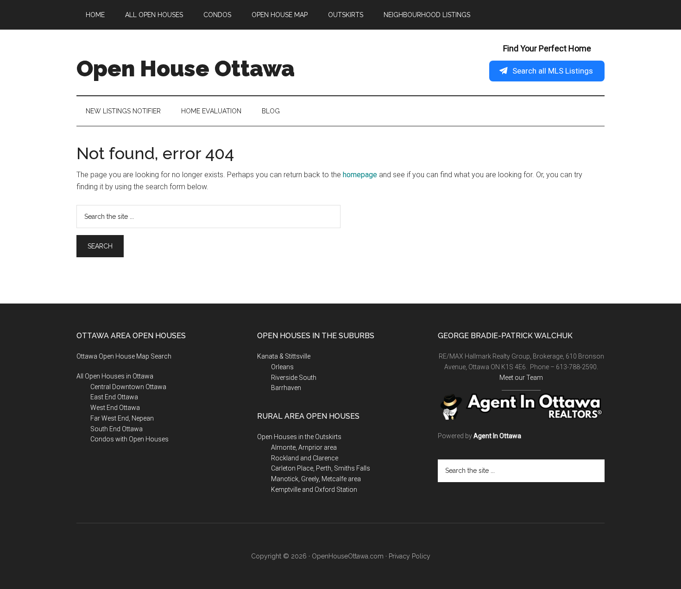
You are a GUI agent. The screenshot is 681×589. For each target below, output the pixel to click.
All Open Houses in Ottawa (114, 376)
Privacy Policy (409, 556)
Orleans (282, 367)
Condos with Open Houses (129, 439)
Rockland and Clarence (304, 458)
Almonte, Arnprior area (304, 447)
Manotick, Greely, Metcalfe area (316, 479)
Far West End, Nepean (122, 418)
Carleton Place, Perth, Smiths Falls (320, 468)
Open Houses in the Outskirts (299, 436)
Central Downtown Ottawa (128, 387)
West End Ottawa (115, 407)
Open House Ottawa (185, 68)
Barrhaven (286, 387)
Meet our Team (521, 377)
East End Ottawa (114, 397)
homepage (360, 174)
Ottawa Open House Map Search (123, 356)
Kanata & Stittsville (283, 356)
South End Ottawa (116, 429)
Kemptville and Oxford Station (314, 489)
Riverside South (293, 377)
